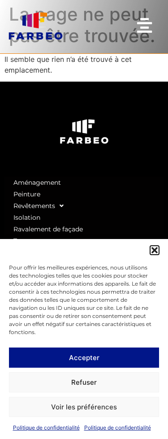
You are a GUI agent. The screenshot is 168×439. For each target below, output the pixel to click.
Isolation (26, 217)
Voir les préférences (84, 407)
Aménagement (37, 182)
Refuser (84, 382)
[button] (154, 250)
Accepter (84, 357)
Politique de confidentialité (46, 427)
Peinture (26, 194)
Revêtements (34, 206)
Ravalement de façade (48, 229)
